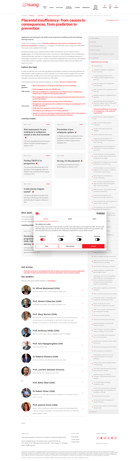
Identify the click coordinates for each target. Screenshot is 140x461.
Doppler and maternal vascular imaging (102, 130)
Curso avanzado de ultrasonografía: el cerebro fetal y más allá (105, 202)
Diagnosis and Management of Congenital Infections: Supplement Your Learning (103, 140)
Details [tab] (70, 219)
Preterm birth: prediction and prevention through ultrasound (103, 196)
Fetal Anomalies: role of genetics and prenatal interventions (104, 190)
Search (116, 7)
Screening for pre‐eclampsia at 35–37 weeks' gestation (50, 111)
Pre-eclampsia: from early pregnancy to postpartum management (104, 208)
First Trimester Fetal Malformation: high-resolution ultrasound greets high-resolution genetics (104, 183)
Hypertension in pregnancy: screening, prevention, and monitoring (105, 163)
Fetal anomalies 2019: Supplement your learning (103, 84)
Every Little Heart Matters (95, 7)
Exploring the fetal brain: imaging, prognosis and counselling (103, 261)
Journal (77, 7)
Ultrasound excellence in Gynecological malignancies (105, 407)
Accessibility (74, 437)
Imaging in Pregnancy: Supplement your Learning (104, 71)
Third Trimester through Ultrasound (104, 256)
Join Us (110, 7)
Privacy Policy (75, 442)
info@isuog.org (30, 445)
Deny (46, 246)
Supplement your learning (54, 15)
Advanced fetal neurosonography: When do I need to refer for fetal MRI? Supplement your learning (105, 103)
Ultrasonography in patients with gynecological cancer (103, 271)
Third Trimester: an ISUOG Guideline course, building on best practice (104, 330)
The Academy (95, 38)
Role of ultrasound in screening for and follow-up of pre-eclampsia (54, 86)
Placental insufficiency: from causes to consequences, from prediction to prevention (105, 111)
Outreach (94, 412)
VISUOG (93, 42)
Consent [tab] (45, 219)
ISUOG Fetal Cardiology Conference (104, 266)
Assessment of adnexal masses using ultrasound (104, 342)
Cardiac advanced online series (102, 134)
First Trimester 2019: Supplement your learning (105, 90)
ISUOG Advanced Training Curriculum (102, 54)
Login (104, 7)
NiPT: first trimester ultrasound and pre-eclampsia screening (104, 310)
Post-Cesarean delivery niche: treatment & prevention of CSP (102, 251)
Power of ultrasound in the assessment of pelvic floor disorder (104, 304)
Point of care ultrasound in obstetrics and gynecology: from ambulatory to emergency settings (104, 390)
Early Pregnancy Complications (102, 351)
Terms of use (75, 439)
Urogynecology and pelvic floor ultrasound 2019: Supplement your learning (104, 77)
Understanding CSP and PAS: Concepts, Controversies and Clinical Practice (104, 376)
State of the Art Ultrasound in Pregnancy (102, 124)
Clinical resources (69, 7)
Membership (86, 7)
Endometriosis (97, 66)
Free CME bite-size (96, 46)
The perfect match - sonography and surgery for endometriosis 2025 (104, 299)
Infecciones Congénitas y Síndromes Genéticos (104, 289)
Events (51, 7)
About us (45, 7)
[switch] (61, 240)
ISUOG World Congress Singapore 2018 (103, 118)
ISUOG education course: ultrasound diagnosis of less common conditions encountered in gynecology (104, 170)
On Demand (51, 281)
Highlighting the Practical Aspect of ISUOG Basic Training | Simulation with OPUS (104, 148)
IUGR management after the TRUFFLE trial (46, 89)
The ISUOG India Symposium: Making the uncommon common (104, 369)
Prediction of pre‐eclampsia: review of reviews (48, 108)
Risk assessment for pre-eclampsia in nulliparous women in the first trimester (37, 132)
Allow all (93, 246)
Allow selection (70, 246)
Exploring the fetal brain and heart (104, 319)
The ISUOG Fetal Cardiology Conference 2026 (101, 383)
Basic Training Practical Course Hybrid (105, 294)
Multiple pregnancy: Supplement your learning (104, 96)
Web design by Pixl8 (102, 443)
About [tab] (94, 219)
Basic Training (95, 50)
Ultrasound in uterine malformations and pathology (104, 364)
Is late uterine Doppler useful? (34, 190)
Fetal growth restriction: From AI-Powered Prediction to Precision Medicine (103, 357)
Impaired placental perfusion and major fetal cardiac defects (53, 101)
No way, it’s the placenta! (68, 161)
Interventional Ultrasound (101, 396)
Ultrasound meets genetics (101, 315)
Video (48, 124)
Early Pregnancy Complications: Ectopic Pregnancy (102, 177)
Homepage (31, 15)
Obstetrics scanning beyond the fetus (104, 347)
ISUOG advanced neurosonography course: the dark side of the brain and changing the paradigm (104, 156)
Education (59, 7)
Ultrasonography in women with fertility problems (103, 324)
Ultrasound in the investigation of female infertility (103, 401)
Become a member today (68, 82)
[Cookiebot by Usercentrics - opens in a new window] (97, 213)
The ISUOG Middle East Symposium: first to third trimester (104, 336)
